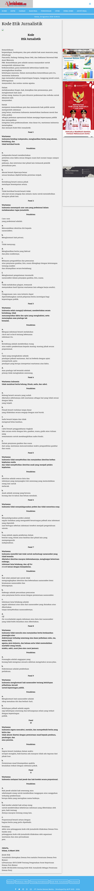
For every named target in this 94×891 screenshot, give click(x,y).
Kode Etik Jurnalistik (59, 882)
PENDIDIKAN (46, 11)
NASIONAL (33, 11)
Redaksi (10, 882)
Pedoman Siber (22, 882)
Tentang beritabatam (39, 882)
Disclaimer (74, 882)
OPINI (57, 11)
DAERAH (22, 11)
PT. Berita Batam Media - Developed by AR (51, 889)
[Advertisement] (78, 34)
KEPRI (13, 11)
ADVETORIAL (82, 11)
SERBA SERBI (68, 11)
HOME (4, 11)
